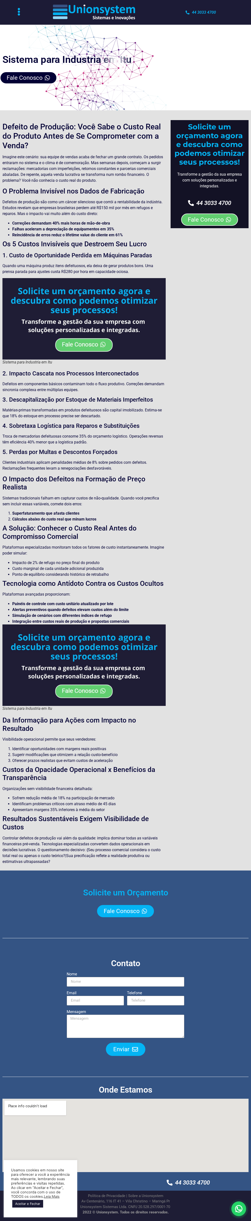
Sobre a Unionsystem (145, 1196)
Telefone (134, 993)
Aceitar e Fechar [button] (27, 1204)
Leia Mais (52, 1196)
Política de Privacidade (106, 1196)
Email (71, 993)
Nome (72, 974)
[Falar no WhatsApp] (238, 1208)
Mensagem (76, 1012)
